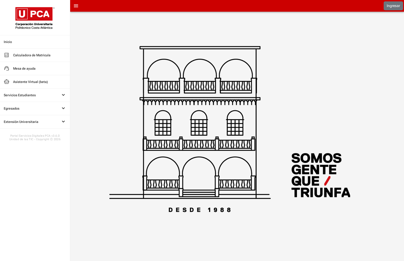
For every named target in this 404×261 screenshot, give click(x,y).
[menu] (35, 82)
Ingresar (393, 6)
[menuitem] (35, 42)
